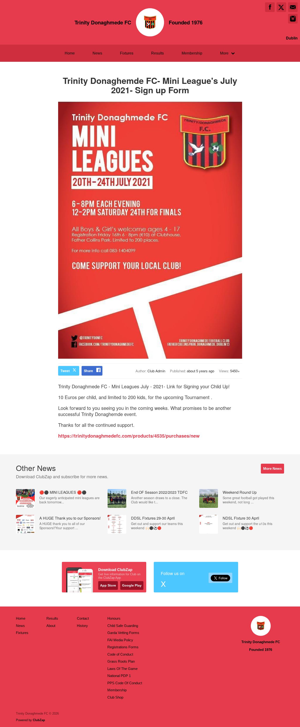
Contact (83, 618)
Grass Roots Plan (121, 661)
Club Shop (115, 697)
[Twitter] (281, 7)
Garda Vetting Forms (123, 633)
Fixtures (126, 53)
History (82, 626)
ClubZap (39, 720)
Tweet (65, 370)
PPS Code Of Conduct (124, 683)
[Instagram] (293, 18)
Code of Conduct (120, 654)
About (50, 626)
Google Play (132, 585)
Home (70, 53)
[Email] (293, 7)
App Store (108, 585)
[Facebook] (270, 7)
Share (88, 370)
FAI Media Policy (120, 640)
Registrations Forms (123, 647)
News (97, 53)
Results (157, 53)
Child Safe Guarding (122, 626)
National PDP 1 (119, 676)
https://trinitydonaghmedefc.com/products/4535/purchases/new (129, 435)
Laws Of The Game (122, 669)
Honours (113, 618)
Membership (192, 53)
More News (272, 468)
